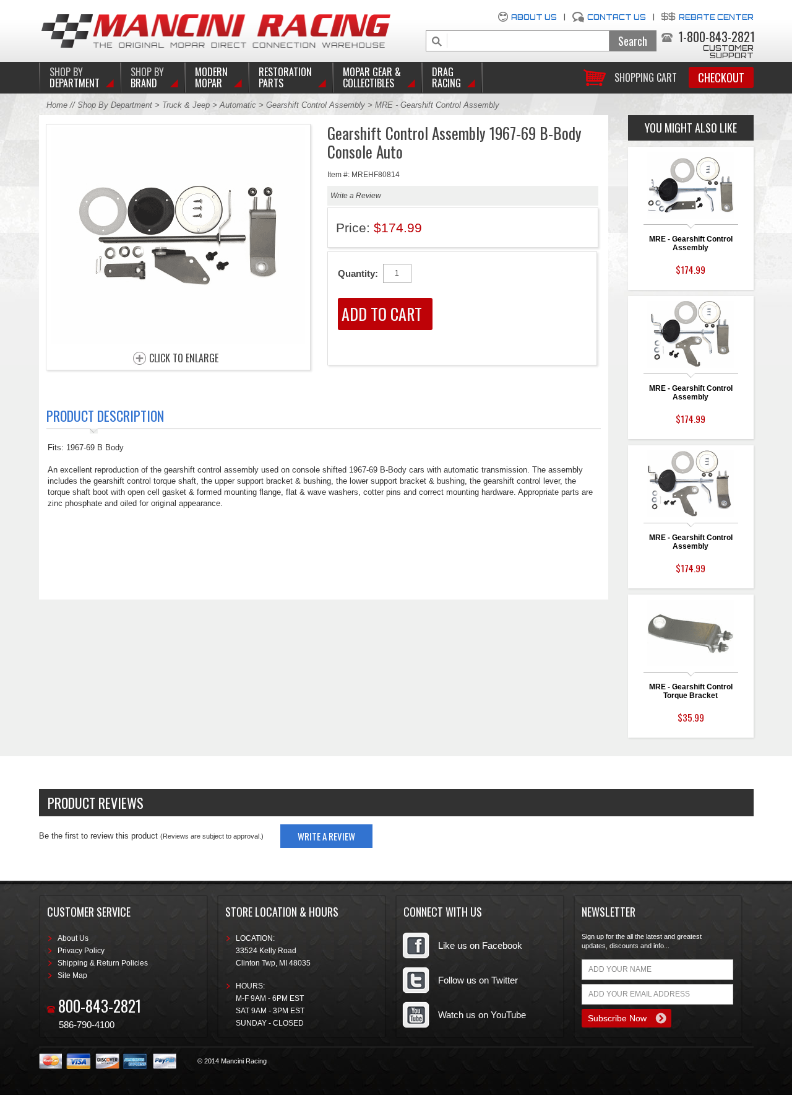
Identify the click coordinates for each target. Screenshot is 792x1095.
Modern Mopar (211, 77)
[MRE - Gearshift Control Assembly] (178, 340)
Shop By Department (114, 105)
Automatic (239, 105)
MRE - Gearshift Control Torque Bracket (691, 691)
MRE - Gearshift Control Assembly (691, 243)
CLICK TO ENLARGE (183, 358)
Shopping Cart (645, 76)
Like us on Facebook (480, 945)
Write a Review (355, 195)
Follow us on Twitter (478, 980)
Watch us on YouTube (482, 1015)
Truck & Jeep (186, 105)
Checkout (721, 77)
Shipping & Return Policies (103, 963)
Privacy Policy (81, 950)
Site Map (72, 975)
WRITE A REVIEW (326, 836)
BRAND (147, 77)
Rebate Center (716, 17)
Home (56, 105)
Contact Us (616, 17)
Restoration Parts (285, 77)
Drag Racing (446, 77)
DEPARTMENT (75, 77)
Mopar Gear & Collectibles (372, 77)
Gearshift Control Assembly (315, 105)
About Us (534, 17)
